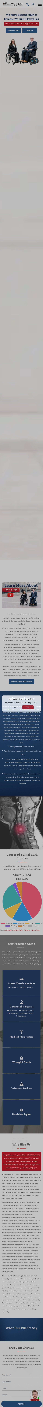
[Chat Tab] (21, 703)
